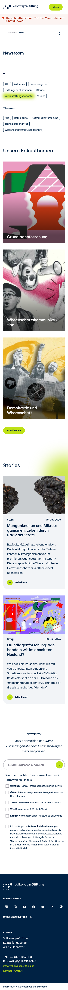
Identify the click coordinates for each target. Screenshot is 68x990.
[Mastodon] (61, 907)
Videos (41, 96)
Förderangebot (38, 84)
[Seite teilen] (59, 33)
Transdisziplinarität (16, 123)
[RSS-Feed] (52, 907)
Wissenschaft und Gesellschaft (23, 129)
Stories (40, 90)
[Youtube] (43, 907)
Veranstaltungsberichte (19, 96)
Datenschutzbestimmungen (43, 826)
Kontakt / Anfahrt (12, 970)
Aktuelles (19, 84)
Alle (7, 84)
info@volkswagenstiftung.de (18, 966)
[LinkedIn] (6, 907)
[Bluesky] (25, 907)
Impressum (9, 986)
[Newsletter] (32, 917)
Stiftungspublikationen (18, 90)
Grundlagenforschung (45, 117)
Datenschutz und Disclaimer (33, 986)
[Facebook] (34, 907)
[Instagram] (15, 907)
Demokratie (21, 117)
